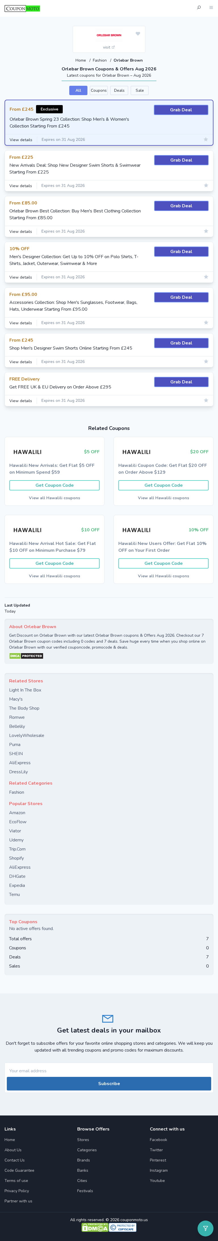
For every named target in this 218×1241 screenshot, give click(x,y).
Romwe (17, 717)
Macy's (16, 699)
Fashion (100, 60)
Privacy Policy (17, 1191)
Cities (82, 1180)
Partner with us (18, 1201)
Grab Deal (181, 110)
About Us (13, 1150)
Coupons (99, 90)
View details (21, 140)
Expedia (17, 885)
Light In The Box (25, 690)
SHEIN (16, 754)
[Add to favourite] (138, 34)
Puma (14, 744)
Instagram (159, 1170)
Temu (14, 894)
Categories (87, 1150)
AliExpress (20, 763)
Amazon (17, 813)
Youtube (157, 1180)
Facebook (158, 1139)
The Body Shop (24, 708)
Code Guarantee (19, 1170)
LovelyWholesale (26, 735)
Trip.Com (17, 849)
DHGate (17, 876)
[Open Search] (198, 8)
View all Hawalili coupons (54, 498)
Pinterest (158, 1160)
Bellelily (17, 726)
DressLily (18, 772)
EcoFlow (17, 822)
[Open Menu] (211, 8)
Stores (83, 1139)
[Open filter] (205, 1228)
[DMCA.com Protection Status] (109, 656)
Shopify (16, 858)
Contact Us (15, 1160)
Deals (119, 90)
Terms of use (16, 1180)
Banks (82, 1170)
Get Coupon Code (54, 485)
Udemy (16, 840)
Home (81, 60)
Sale (140, 90)
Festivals (85, 1191)
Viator (15, 831)
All (78, 90)
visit (107, 47)
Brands (83, 1160)
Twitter (156, 1150)
